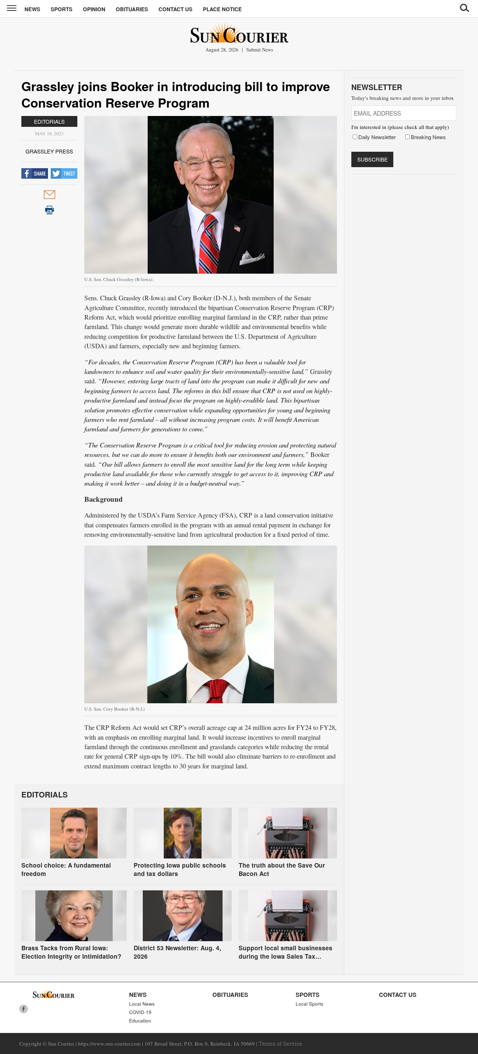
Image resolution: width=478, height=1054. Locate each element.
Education (140, 1020)
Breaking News (428, 137)
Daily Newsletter (377, 137)
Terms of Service (280, 1043)
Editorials (49, 121)
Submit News (259, 49)
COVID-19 (140, 1012)
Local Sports (309, 1003)
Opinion (94, 9)
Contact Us (175, 9)
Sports (61, 9)
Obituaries (132, 9)
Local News (142, 1003)
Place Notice (222, 9)
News (32, 9)
